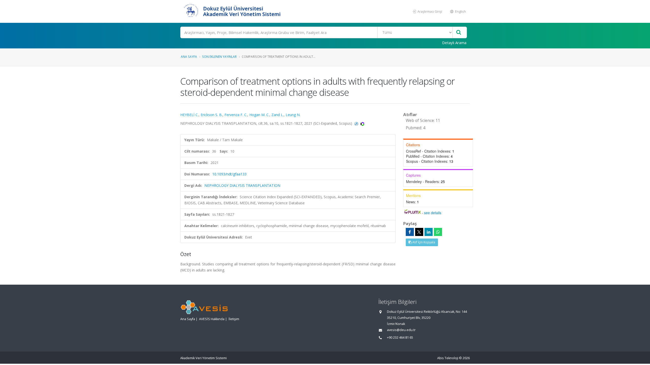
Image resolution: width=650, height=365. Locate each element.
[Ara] (458, 32)
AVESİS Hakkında (211, 319)
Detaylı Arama (454, 42)
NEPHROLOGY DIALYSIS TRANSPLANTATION (242, 185)
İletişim (234, 319)
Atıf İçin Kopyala (423, 242)
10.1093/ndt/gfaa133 (229, 174)
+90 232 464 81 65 (400, 337)
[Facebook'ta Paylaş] (410, 232)
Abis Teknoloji (447, 358)
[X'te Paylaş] (419, 232)
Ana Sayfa (189, 56)
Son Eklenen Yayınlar (219, 56)
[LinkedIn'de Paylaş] (429, 232)
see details (432, 212)
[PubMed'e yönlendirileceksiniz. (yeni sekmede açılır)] (356, 123)
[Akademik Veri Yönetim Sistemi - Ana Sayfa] (191, 11)
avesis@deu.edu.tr (401, 330)
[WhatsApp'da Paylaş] (438, 232)
